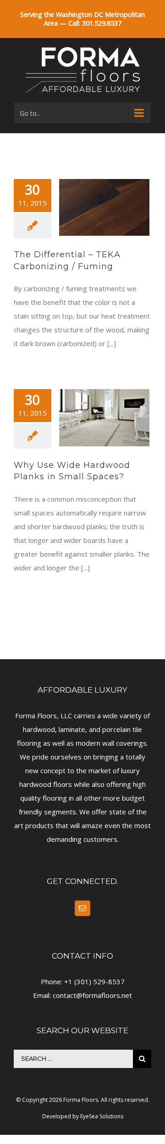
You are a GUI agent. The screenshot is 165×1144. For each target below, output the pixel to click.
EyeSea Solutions (101, 1116)
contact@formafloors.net (92, 995)
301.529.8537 (101, 23)
